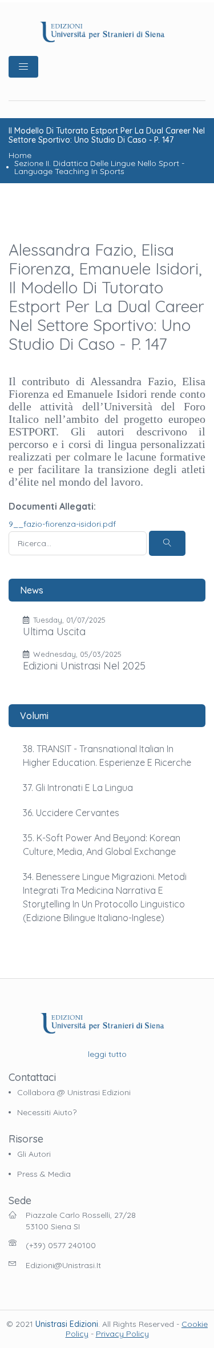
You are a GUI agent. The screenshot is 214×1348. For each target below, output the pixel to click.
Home (20, 155)
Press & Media (44, 1174)
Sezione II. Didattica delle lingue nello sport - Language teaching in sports (99, 167)
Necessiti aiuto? (46, 1112)
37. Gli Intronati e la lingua (78, 787)
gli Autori (34, 1154)
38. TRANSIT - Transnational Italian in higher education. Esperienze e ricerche (107, 755)
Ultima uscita (54, 631)
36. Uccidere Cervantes (71, 812)
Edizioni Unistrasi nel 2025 (84, 665)
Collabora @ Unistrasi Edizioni (74, 1092)
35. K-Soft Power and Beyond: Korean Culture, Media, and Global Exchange (101, 844)
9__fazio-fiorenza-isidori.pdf (62, 524)
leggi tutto (107, 1054)
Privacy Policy (122, 1334)
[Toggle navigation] (23, 67)
